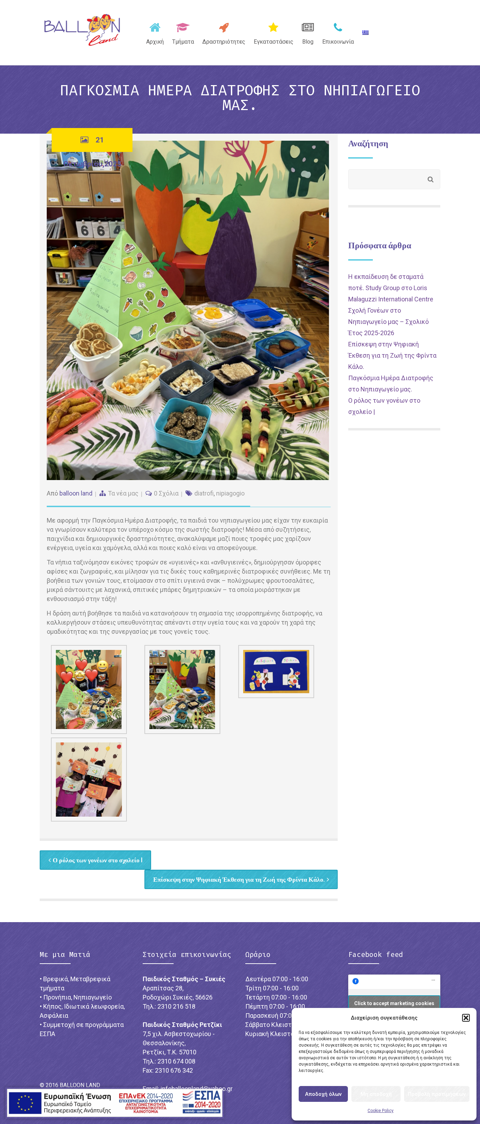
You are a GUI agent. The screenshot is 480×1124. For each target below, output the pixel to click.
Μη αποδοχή (376, 1094)
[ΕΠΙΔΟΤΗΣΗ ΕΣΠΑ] (114, 1103)
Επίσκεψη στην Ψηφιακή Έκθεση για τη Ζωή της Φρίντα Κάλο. (239, 879)
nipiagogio (230, 493)
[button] (465, 1017)
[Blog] (307, 32)
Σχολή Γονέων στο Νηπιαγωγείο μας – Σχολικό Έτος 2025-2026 (388, 322)
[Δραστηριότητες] (224, 32)
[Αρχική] (155, 32)
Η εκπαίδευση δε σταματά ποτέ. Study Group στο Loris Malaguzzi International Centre (390, 288)
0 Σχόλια (166, 493)
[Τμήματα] (183, 32)
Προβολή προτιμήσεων (437, 1094)
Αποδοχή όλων (323, 1094)
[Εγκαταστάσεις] (273, 32)
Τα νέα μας (123, 493)
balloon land (75, 493)
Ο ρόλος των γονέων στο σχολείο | (97, 860)
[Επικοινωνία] (338, 32)
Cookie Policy (381, 1110)
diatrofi (204, 493)
